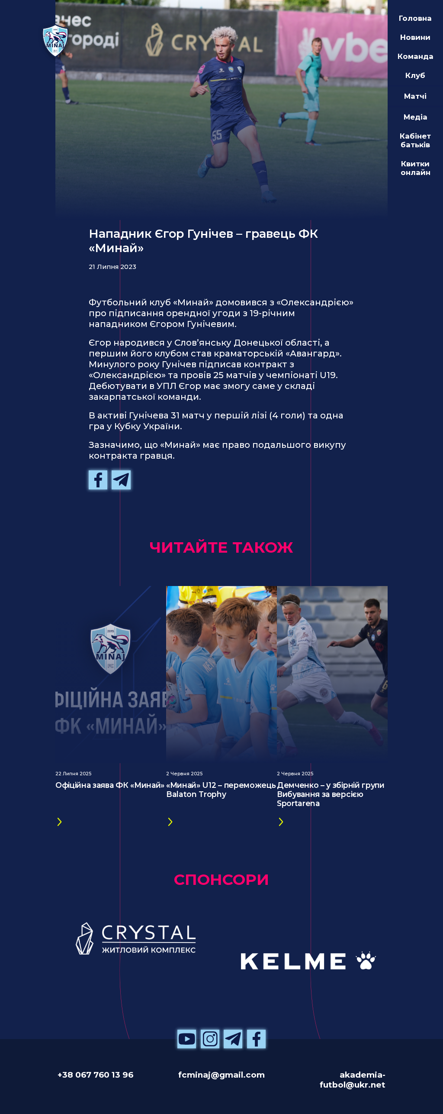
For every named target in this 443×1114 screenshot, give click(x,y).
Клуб (415, 75)
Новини (415, 37)
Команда (415, 56)
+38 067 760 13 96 (95, 1075)
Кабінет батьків (415, 140)
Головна (415, 18)
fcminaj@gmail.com (221, 1075)
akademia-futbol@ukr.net (352, 1080)
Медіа (415, 117)
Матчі (415, 96)
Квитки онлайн (415, 168)
